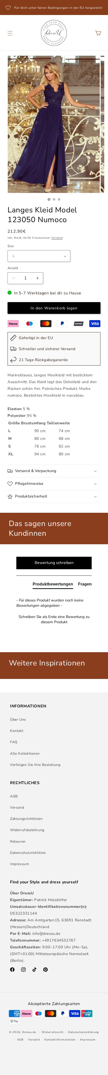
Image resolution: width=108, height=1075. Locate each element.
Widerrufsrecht (52, 1032)
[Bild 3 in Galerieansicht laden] (59, 199)
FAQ (14, 742)
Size (11, 246)
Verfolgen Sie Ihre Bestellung (35, 764)
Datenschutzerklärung (83, 1032)
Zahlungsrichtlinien (26, 818)
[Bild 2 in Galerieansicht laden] (54, 199)
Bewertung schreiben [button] (54, 562)
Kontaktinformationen (59, 1040)
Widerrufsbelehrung (27, 830)
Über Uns (18, 719)
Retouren (18, 841)
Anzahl (13, 268)
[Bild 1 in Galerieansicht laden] (49, 199)
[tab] (53, 585)
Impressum (19, 864)
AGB (14, 796)
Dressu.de (29, 1032)
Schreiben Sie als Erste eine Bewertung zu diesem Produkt (54, 619)
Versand (57, 238)
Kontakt (16, 730)
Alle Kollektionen (24, 753)
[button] (10, 33)
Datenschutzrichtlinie (28, 852)
